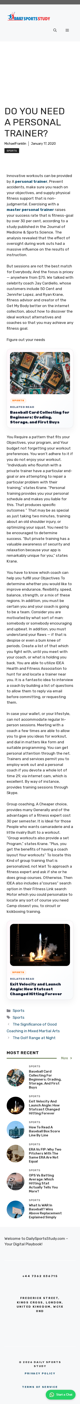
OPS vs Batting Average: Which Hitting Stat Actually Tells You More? (43, 1183)
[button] (55, 30)
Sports (12, 150)
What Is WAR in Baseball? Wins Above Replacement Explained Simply (45, 1211)
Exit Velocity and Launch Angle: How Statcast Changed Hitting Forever (36, 989)
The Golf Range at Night (34, 1038)
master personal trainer (30, 209)
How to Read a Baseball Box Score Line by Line (44, 1131)
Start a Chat (64, 1394)
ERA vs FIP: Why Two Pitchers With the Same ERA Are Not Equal (45, 1155)
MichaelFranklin (15, 144)
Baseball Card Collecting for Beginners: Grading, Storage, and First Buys (39, 417)
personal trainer (31, 181)
